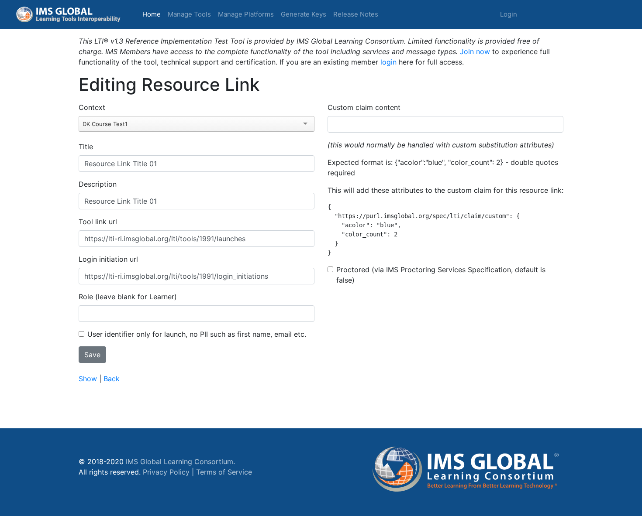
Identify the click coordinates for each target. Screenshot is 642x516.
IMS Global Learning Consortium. (180, 461)
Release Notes (355, 14)
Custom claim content (364, 107)
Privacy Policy (166, 472)
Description (98, 184)
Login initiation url (108, 259)
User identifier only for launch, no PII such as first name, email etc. (196, 334)
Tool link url (98, 221)
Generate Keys (303, 14)
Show (88, 378)
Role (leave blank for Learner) (128, 296)
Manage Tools (189, 14)
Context (92, 107)
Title (86, 146)
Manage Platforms (246, 14)
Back (112, 378)
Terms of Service (224, 472)
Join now (475, 51)
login (388, 62)
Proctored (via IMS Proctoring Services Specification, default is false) (440, 274)
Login (508, 14)
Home (153, 14)
